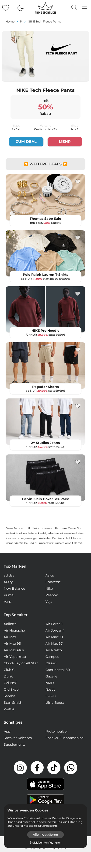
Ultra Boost (55, 702)
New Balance (14, 588)
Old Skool (12, 689)
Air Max (10, 637)
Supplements (14, 744)
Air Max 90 (54, 637)
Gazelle (51, 676)
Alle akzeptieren (45, 834)
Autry (8, 582)
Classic (51, 663)
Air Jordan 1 (55, 630)
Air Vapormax (15, 657)
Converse (53, 582)
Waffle (9, 709)
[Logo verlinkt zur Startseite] (45, 8)
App (7, 731)
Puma (9, 595)
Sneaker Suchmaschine (65, 738)
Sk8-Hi (51, 696)
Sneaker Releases (18, 738)
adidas (9, 575)
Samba (9, 696)
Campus (52, 657)
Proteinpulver (57, 731)
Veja (49, 601)
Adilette (10, 624)
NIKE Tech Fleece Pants (44, 21)
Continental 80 (58, 670)
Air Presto (54, 650)
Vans (7, 601)
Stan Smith (13, 702)
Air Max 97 (54, 643)
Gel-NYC (10, 683)
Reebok (52, 595)
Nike (49, 588)
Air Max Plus (14, 650)
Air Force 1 (54, 624)
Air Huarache (14, 630)
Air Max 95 (12, 643)
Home (10, 21)
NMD (50, 683)
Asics (50, 575)
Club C (9, 670)
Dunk (8, 676)
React (50, 689)
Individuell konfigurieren (45, 843)
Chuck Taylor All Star (21, 663)
